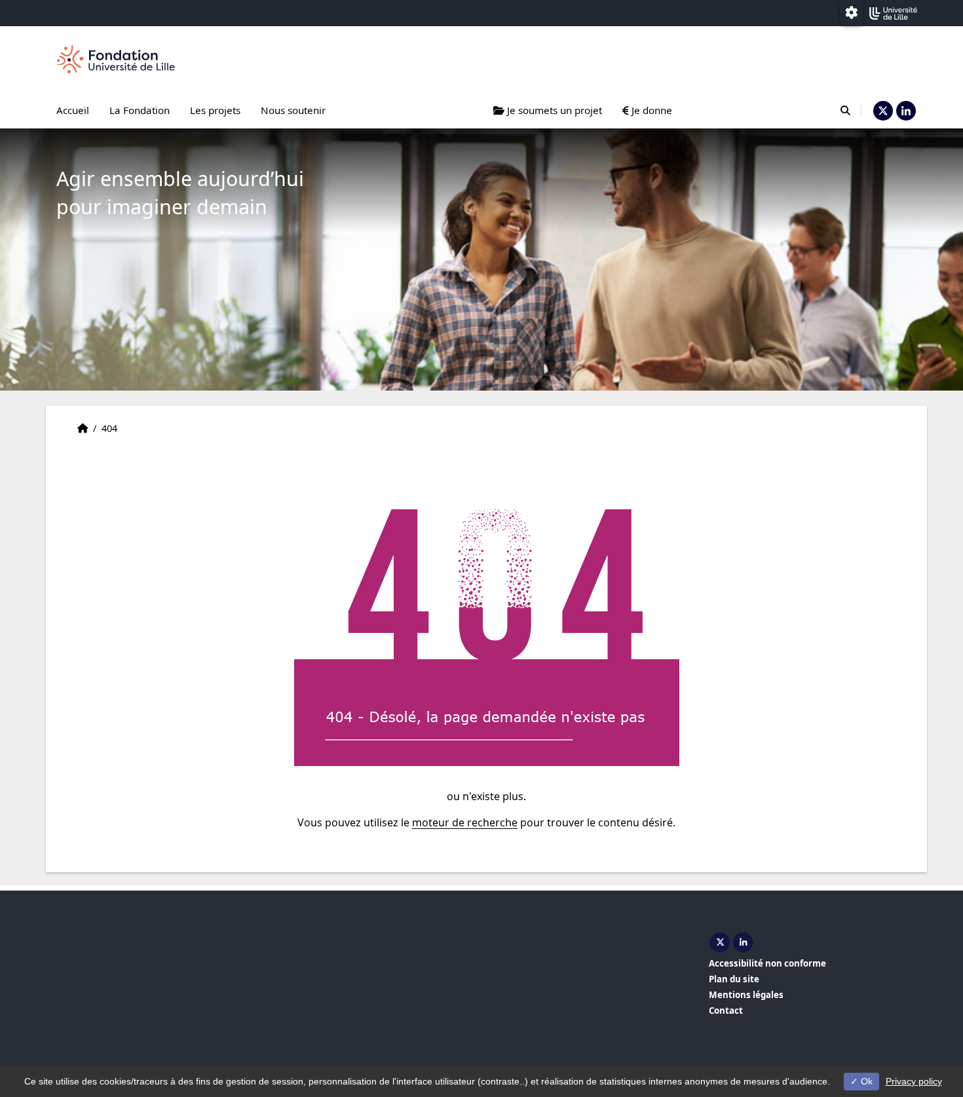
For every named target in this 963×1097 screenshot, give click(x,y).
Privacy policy (914, 1081)
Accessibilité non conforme (767, 963)
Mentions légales (746, 995)
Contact (726, 1010)
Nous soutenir (293, 110)
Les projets (215, 110)
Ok (865, 1081)
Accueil (72, 110)
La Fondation (139, 110)
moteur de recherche (465, 822)
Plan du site (734, 979)
